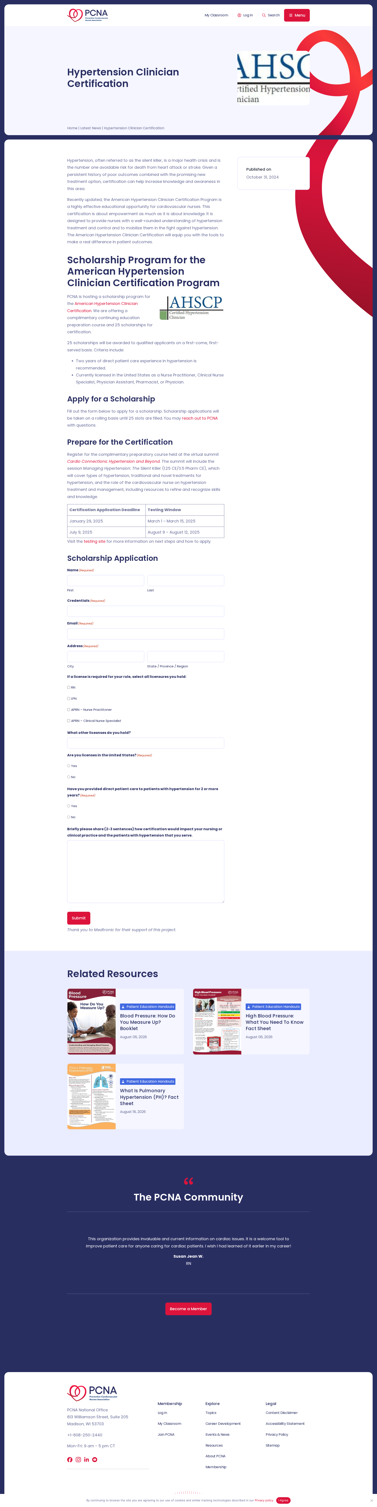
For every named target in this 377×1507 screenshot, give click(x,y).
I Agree (283, 1500)
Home (72, 128)
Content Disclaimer (282, 1412)
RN (73, 687)
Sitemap (272, 1445)
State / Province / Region (167, 666)
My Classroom (216, 15)
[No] (371, 1500)
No (73, 777)
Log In (248, 15)
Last (150, 590)
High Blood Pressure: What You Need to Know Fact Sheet (274, 1022)
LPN (74, 698)
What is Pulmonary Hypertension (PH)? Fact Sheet (149, 1097)
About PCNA (216, 1456)
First (70, 590)
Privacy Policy (277, 1434)
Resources (214, 1445)
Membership (216, 1467)
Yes (74, 766)
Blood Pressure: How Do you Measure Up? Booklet (147, 1022)
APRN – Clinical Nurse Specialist (96, 720)
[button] (271, 15)
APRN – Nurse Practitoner (91, 709)
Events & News (218, 1434)
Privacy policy (264, 1500)
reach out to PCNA (200, 418)
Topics (211, 1412)
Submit (79, 918)
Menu (300, 15)
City (70, 666)
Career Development (223, 1423)
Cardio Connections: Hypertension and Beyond (113, 461)
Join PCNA (166, 1434)
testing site (94, 541)
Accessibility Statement (285, 1423)
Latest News (90, 128)
